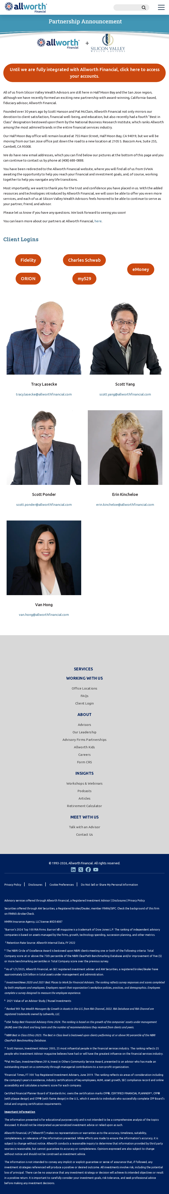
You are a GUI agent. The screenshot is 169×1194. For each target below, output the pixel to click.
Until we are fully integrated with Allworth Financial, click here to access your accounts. (85, 73)
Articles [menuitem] (85, 798)
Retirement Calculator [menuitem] (84, 806)
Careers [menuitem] (84, 754)
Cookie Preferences (62, 884)
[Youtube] (95, 869)
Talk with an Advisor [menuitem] (84, 827)
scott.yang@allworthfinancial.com (125, 394)
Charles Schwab (84, 260)
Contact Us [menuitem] (84, 834)
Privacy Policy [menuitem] (12, 884)
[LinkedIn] (73, 869)
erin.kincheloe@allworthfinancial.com (125, 504)
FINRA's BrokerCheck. (21, 913)
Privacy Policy (136, 900)
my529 (84, 278)
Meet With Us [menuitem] (84, 817)
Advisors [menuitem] (84, 725)
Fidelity (28, 260)
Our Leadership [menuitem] (85, 732)
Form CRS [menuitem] (84, 762)
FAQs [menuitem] (84, 696)
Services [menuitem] (83, 669)
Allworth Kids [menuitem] (84, 747)
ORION (28, 278)
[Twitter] (80, 869)
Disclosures (119, 900)
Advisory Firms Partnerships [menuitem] (84, 739)
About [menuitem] (84, 714)
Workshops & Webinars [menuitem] (84, 783)
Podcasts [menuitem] (84, 791)
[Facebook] (88, 869)
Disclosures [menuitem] (35, 884)
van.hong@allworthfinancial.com (44, 614)
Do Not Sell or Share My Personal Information (109, 884)
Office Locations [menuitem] (84, 688)
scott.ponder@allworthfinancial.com (44, 504)
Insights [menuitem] (84, 773)
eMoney (140, 269)
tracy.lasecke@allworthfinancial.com (44, 394)
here (98, 221)
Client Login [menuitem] (84, 703)
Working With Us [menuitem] (84, 678)
